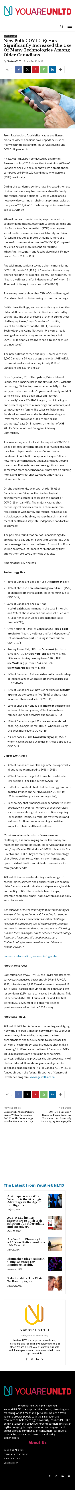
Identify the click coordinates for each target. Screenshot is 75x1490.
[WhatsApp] (44, 69)
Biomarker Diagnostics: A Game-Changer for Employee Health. (25, 1262)
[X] (27, 69)
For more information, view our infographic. (31, 956)
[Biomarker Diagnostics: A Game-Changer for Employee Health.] (55, 1264)
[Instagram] (32, 1358)
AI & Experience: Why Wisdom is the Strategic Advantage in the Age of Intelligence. (24, 1201)
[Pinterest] (35, 69)
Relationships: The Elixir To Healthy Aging (25, 1280)
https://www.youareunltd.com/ (34, 1335)
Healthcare (10, 36)
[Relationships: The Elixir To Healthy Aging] (55, 1283)
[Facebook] (18, 69)
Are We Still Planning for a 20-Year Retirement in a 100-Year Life (26, 1242)
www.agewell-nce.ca (42, 1077)
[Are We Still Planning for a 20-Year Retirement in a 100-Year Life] (55, 1244)
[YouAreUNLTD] (35, 1314)
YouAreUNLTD (14, 61)
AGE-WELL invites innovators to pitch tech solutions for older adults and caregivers (25, 1222)
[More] (61, 69)
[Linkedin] (52, 69)
